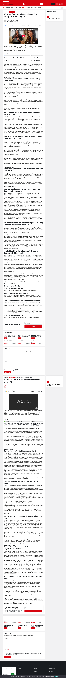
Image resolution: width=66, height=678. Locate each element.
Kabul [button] (13, 674)
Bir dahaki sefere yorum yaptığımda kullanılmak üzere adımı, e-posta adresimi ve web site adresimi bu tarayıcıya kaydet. (23, 370)
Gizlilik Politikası (5, 674)
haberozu (9, 20)
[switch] (61, 7)
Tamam (57, 676)
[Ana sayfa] (3, 7)
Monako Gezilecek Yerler (9, 77)
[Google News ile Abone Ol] (7, 26)
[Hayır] (64, 676)
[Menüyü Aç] (4, 4)
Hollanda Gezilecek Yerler (9, 449)
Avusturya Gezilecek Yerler (9, 545)
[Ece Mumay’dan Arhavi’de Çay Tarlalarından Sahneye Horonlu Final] (10, 58)
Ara (41, 4)
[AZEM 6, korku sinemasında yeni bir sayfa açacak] (37, 341)
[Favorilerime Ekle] (28, 26)
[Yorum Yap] (31, 26)
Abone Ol (53, 4)
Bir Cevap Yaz (8, 348)
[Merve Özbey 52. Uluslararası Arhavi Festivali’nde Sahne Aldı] (23, 58)
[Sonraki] (11, 1)
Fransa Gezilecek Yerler (9, 167)
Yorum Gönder (7, 372)
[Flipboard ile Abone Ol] (14, 26)
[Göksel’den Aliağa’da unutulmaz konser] (10, 341)
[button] (60, 4)
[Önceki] (9, 1)
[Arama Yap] (57, 4)
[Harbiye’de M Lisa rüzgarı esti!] (24, 341)
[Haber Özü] (10, 4)
